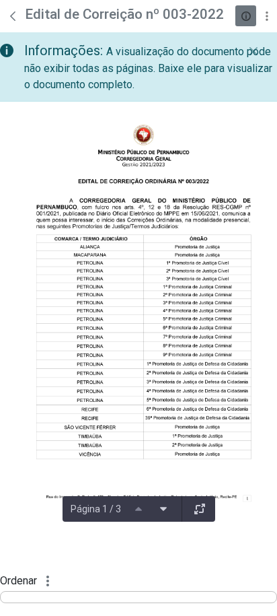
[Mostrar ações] (266, 15)
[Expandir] (199, 509)
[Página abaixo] (163, 509)
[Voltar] (13, 16)
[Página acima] (138, 509)
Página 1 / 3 (96, 509)
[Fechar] (253, 51)
